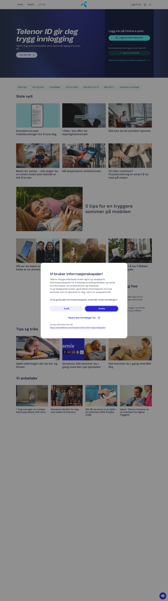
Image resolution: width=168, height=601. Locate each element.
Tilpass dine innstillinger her (82, 318)
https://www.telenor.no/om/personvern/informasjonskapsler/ (78, 328)
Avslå (66, 309)
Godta (102, 309)
